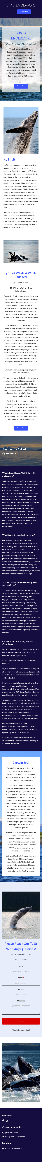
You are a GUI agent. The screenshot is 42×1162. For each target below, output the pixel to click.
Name (21, 966)
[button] (5, 1073)
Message (21, 1001)
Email (21, 977)
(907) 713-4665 (21, 959)
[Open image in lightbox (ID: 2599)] (21, 1072)
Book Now (24, 12)
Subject (21, 989)
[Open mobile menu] (13, 12)
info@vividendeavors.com (21, 954)
